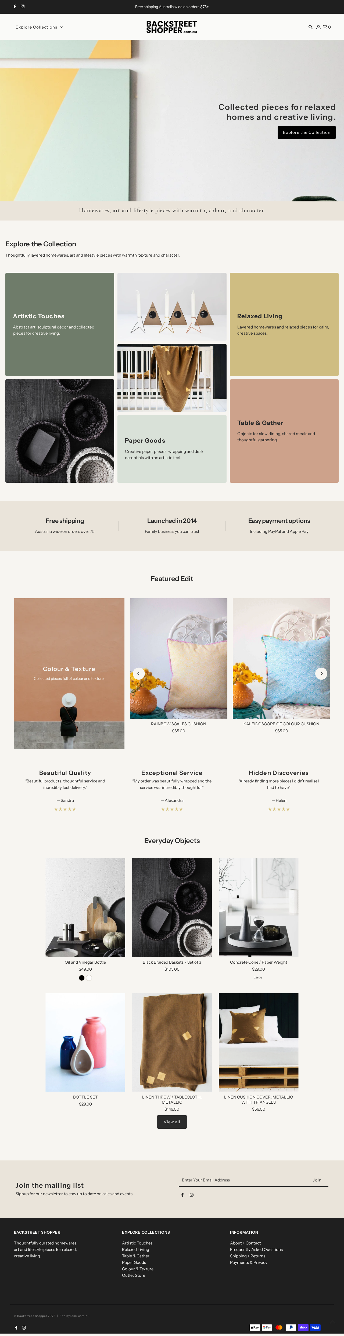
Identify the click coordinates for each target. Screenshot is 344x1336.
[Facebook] (14, 7)
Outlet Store (133, 1275)
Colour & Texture (137, 1268)
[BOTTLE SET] (85, 1042)
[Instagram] (21, 7)
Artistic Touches (137, 1243)
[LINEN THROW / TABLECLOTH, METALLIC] (172, 1042)
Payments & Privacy (248, 1262)
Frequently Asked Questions (256, 1249)
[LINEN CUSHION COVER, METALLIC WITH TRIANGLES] (259, 1042)
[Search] (310, 27)
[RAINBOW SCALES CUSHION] (178, 658)
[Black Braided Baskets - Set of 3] (172, 907)
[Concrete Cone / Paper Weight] (259, 907)
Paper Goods (134, 1262)
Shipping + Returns (247, 1255)
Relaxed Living (135, 1249)
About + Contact (245, 1243)
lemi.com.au (79, 1316)
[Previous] (139, 673)
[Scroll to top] (333, 1322)
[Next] (321, 673)
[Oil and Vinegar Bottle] (85, 907)
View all (172, 1121)
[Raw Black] (81, 978)
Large (258, 977)
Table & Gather (135, 1255)
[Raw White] (89, 978)
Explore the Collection (307, 132)
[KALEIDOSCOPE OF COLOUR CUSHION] (281, 658)
